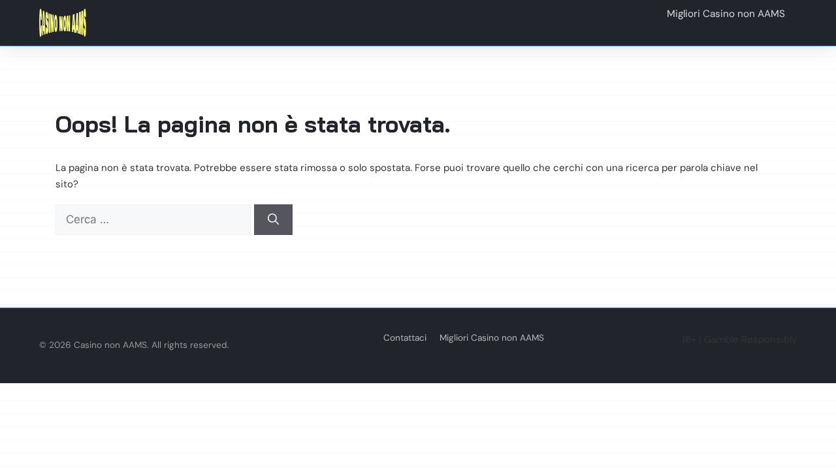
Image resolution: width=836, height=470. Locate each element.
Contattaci (404, 337)
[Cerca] (273, 220)
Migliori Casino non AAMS (492, 337)
